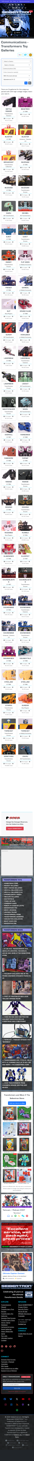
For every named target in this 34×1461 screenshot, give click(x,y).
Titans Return (9, 901)
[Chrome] (2, 1346)
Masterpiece (9, 899)
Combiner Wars (10, 903)
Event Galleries (6, 1329)
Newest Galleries (11, 886)
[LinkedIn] (11, 1404)
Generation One (10, 923)
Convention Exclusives (13, 919)
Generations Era (10, 908)
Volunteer (4, 1364)
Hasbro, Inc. (18, 1434)
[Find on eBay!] (20, 55)
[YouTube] (23, 1399)
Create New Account (25, 1334)
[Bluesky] (11, 1399)
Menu (18, 32)
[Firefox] (10, 1346)
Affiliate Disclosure (24, 1314)
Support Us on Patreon (9, 1370)
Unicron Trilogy (10, 912)
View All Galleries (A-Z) (13, 890)
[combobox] (17, 61)
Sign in (20, 1336)
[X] (17, 1399)
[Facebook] (4, 1399)
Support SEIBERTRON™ (15, 828)
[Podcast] (22, 1404)
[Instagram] (5, 1404)
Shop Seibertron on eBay (9, 1368)
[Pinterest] (29, 1399)
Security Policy (23, 1309)
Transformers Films (8, 1320)
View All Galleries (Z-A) (13, 892)
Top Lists (4, 1336)
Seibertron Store (11, 883)
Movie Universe (10, 910)
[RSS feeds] (17, 1404)
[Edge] (14, 1346)
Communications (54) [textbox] (9, 68)
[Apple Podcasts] (28, 1404)
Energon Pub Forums (8, 1318)
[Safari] (6, 1346)
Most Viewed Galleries (13, 888)
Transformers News (13, 930)
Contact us (22, 1324)
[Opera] (2, 1350)
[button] (9, 8)
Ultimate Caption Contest (13, 1273)
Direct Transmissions (16, 1377)
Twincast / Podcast (7, 1362)
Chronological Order (12, 894)
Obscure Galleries (11, 897)
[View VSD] (30, 55)
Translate (21, 1316)
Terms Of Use (22, 1311)
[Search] (25, 83)
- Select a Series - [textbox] (8, 61)
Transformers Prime (12, 914)
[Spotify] (17, 1410)
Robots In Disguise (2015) (14, 906)
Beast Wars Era (10, 921)
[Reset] (29, 83)
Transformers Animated (14, 917)
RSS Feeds (4, 1366)
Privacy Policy (23, 1307)
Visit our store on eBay (17, 1103)
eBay (25, 847)
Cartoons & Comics (7, 1327)
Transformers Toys (13, 880)
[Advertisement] (17, 786)
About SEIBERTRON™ (25, 1305)
